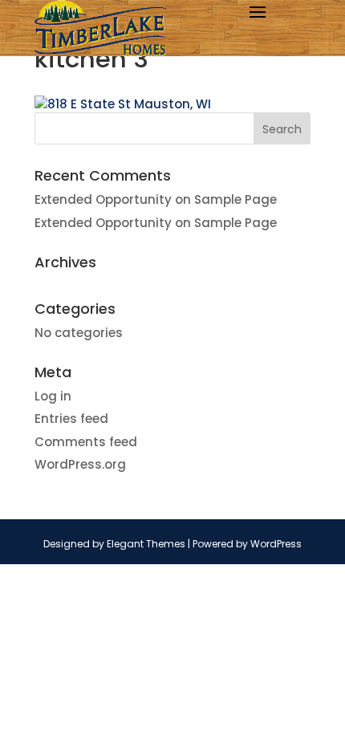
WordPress (276, 544)
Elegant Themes (146, 544)
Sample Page (235, 199)
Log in (52, 396)
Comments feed (85, 441)
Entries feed (71, 418)
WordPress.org (80, 464)
